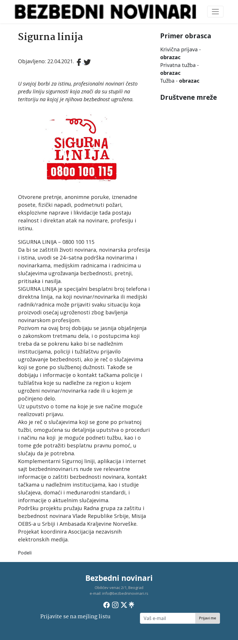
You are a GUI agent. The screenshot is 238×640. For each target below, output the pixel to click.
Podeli (25, 553)
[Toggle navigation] (215, 11)
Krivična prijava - (180, 53)
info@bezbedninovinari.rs (125, 593)
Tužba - (179, 80)
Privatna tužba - (179, 68)
